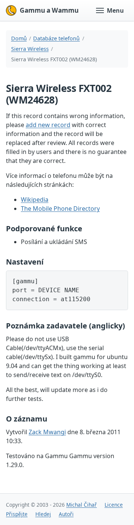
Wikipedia (34, 199)
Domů (19, 38)
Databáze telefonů (56, 38)
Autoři (66, 514)
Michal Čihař (81, 504)
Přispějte (17, 514)
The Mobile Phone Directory (60, 208)
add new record (48, 125)
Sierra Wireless (30, 48)
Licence (114, 504)
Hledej (43, 514)
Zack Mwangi (47, 432)
